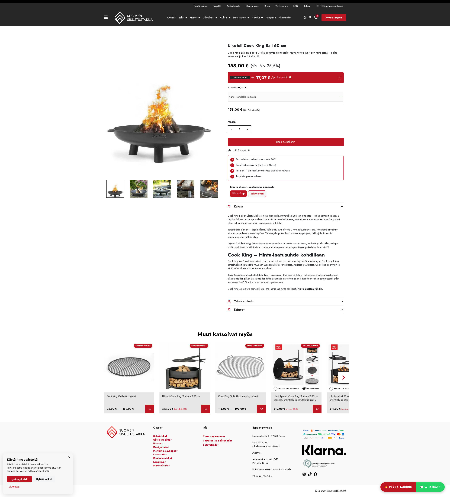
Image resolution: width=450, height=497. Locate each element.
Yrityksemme (281, 6)
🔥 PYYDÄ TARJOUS (398, 487)
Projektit (217, 6)
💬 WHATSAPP (430, 487)
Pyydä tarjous (200, 6)
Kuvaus (238, 206)
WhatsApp (238, 193)
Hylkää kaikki (44, 479)
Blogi (267, 6)
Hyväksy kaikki (19, 479)
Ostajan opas (252, 6)
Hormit (193, 17)
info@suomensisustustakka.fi (266, 446)
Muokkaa (14, 486)
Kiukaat (223, 17)
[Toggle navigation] (107, 17)
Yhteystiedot (285, 17)
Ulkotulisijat (208, 17)
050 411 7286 (260, 442)
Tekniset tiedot (244, 301)
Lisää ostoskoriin (285, 142)
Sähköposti (257, 193)
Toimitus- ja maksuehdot (217, 440)
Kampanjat (271, 17)
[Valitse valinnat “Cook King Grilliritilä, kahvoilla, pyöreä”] (261, 409)
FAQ (295, 6)
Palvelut (256, 17)
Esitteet (239, 309)
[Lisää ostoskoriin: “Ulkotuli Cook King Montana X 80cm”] (205, 409)
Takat (181, 17)
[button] (285, 77)
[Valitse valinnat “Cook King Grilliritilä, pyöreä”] (149, 409)
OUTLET (171, 17)
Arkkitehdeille (233, 6)
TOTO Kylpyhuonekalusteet (329, 6)
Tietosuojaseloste (214, 436)
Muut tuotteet (239, 17)
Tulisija (307, 6)
